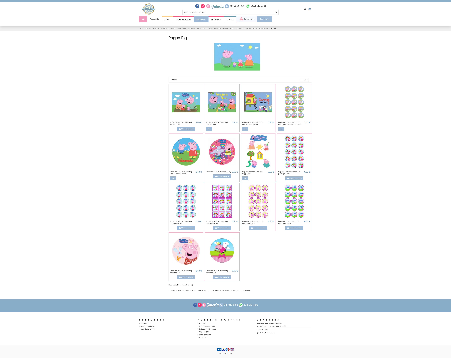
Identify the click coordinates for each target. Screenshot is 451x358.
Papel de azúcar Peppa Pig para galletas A (217, 222)
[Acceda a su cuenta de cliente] (305, 9)
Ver (209, 129)
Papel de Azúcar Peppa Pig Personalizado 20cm (181, 173)
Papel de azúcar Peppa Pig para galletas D (289, 222)
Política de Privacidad (207, 329)
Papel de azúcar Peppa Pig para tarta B (181, 272)
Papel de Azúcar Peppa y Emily (218, 172)
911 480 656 (237, 6)
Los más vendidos (147, 329)
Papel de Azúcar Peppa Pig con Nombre (217, 123)
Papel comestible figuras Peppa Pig (252, 173)
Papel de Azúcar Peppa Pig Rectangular (181, 123)
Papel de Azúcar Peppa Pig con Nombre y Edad (253, 123)
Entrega (202, 324)
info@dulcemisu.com (267, 333)
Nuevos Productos (148, 326)
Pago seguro (204, 332)
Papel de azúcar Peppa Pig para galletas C (253, 222)
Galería (217, 6)
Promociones (146, 324)
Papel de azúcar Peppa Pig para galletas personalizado (289, 123)
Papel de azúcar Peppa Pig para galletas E (181, 222)
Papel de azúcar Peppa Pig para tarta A (217, 272)
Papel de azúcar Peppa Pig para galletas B (289, 173)
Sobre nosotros (205, 335)
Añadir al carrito (187, 129)
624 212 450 (258, 6)
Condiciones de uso (207, 326)
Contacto (202, 337)
